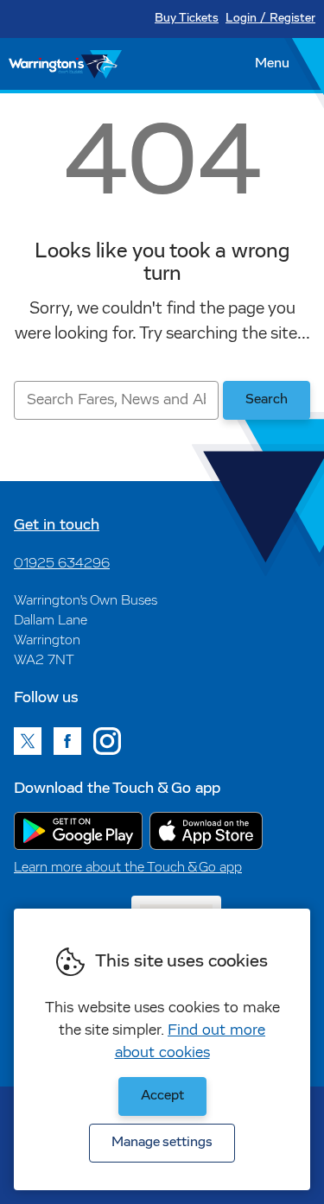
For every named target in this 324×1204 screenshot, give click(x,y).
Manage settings (162, 1143)
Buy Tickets (187, 18)
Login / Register (270, 18)
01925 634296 (62, 564)
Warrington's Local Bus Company (65, 64)
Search (266, 400)
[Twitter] (27, 741)
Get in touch (56, 526)
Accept (162, 1096)
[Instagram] (107, 741)
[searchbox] (116, 400)
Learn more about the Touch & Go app (128, 868)
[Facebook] (67, 741)
